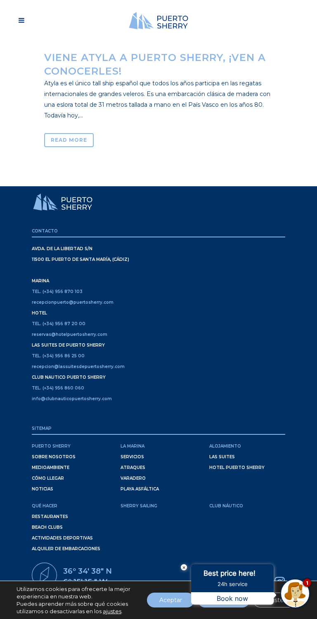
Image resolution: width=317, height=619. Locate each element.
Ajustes (275, 600)
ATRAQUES (133, 467)
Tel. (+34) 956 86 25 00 (58, 356)
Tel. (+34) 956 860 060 (58, 388)
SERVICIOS (132, 457)
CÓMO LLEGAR (48, 478)
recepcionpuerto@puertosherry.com (73, 302)
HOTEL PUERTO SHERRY (237, 467)
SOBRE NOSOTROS (54, 457)
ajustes (112, 611)
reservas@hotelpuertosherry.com (69, 334)
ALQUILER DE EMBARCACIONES (66, 548)
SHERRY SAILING (139, 506)
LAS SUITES (222, 457)
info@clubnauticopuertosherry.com (72, 398)
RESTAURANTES (50, 516)
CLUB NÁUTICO (226, 506)
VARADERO (133, 478)
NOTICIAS (42, 489)
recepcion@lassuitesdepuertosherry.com (78, 366)
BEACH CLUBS (47, 527)
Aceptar (170, 600)
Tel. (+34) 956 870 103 (57, 291)
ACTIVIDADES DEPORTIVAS (62, 538)
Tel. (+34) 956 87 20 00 (58, 323)
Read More (69, 140)
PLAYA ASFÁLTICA (140, 489)
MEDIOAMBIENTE (50, 467)
